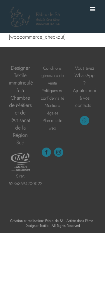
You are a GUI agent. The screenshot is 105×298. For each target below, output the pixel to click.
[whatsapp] (84, 120)
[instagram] (58, 152)
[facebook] (46, 152)
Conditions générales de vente (52, 75)
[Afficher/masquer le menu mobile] (93, 9)
